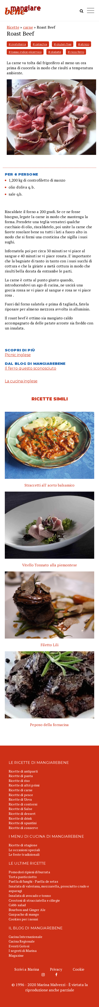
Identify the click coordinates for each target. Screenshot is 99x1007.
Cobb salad (17, 905)
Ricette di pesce (21, 794)
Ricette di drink (20, 818)
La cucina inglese (21, 381)
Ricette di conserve (23, 827)
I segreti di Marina (23, 950)
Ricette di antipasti (23, 771)
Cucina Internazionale (25, 936)
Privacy (56, 969)
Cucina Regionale (22, 941)
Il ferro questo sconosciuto (30, 368)
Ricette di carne (20, 790)
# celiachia (40, 44)
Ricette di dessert (22, 813)
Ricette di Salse (20, 808)
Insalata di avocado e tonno (30, 895)
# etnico (83, 44)
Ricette (13, 27)
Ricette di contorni (23, 804)
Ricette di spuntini (23, 823)
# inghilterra (17, 44)
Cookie (79, 969)
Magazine (16, 955)
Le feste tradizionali (24, 854)
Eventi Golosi (19, 946)
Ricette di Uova (20, 799)
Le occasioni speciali (24, 850)
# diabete (54, 52)
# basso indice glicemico (25, 52)
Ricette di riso (19, 780)
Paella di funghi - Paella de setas (33, 881)
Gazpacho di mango (24, 914)
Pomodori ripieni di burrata (29, 872)
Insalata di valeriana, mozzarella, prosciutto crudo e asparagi (49, 888)
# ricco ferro (76, 52)
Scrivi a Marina (26, 969)
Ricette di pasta (21, 775)
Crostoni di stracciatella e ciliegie (34, 900)
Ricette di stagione (23, 845)
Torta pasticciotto (23, 876)
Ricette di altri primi (24, 785)
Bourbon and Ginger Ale (27, 909)
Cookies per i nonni (23, 919)
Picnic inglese (18, 355)
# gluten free (62, 44)
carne (28, 27)
